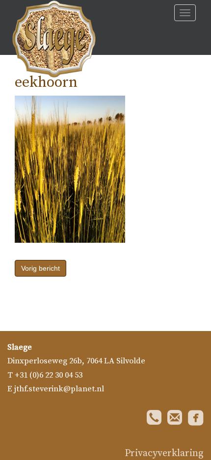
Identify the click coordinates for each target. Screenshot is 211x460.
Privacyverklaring (164, 453)
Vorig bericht (40, 268)
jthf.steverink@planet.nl (59, 389)
